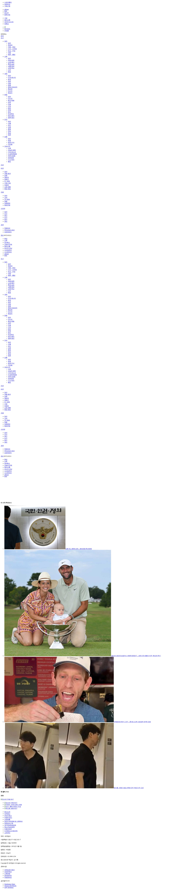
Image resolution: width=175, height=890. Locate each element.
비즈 (2, 168)
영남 (9, 131)
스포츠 (3, 208)
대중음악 (7, 203)
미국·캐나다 (12, 77)
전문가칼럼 (11, 156)
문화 (5, 95)
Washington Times (9, 884)
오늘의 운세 (8, 244)
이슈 (2, 165)
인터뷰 (10, 144)
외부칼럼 (11, 158)
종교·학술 (11, 100)
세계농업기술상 (9, 870)
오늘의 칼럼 (12, 150)
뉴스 (2, 38)
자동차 (6, 185)
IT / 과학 (7, 181)
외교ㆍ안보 (11, 51)
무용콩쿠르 (8, 877)
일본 (9, 81)
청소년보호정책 (9, 827)
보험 (5, 175)
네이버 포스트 (8, 22)
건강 (9, 106)
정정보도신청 (8, 823)
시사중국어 (8, 252)
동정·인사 (11, 142)
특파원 (10, 89)
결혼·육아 (11, 117)
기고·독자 (11, 159)
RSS (5, 11)
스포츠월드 (8, 2)
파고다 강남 (8, 248)
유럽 (9, 85)
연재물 (6, 30)
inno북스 (7, 242)
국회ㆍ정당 (11, 47)
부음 (9, 140)
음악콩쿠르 (8, 875)
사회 (5, 56)
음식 (9, 112)
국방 (9, 52)
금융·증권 (7, 173)
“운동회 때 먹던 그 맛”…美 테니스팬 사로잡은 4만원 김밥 (132, 722)
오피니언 (7, 146)
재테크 (6, 177)
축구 (5, 215)
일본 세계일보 (8, 887)
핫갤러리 (7, 228)
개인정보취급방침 (10, 825)
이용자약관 (8, 829)
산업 (5, 404)
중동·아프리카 (12, 87)
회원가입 (7, 14)
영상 (2, 235)
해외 (9, 72)
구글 (5, 18)
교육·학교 (11, 68)
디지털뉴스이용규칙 (11, 831)
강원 (9, 127)
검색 (2, 36)
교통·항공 (11, 66)
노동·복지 (11, 62)
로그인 (6, 13)
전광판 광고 (8, 817)
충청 (9, 129)
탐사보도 (7, 29)
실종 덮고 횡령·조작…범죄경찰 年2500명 (78, 549)
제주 (9, 135)
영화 (5, 201)
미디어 (10, 98)
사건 (9, 70)
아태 (9, 83)
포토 (2, 225)
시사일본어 (8, 250)
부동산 (6, 179)
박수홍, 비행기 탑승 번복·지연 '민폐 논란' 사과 (129, 788)
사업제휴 (7, 819)
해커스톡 (7, 246)
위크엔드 (11, 114)
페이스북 (7, 20)
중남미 (10, 93)
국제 (5, 73)
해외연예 (7, 205)
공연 (9, 102)
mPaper (6, 9)
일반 (9, 43)
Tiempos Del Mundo (10, 886)
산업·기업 (7, 183)
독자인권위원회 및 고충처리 (13, 821)
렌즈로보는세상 (9, 230)
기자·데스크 (12, 152)
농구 (5, 217)
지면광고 (7, 814)
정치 (5, 41)
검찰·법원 (11, 60)
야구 (5, 214)
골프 (5, 221)
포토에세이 (8, 232)
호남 (9, 133)
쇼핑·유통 (7, 187)
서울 (9, 123)
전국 (5, 119)
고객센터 (7, 833)
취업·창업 (7, 189)
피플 (5, 137)
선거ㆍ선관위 (12, 49)
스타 (5, 197)
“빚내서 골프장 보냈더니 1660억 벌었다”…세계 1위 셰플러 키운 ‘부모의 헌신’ (136, 656)
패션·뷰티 (11, 116)
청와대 (10, 45)
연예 (2, 192)
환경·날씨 (11, 64)
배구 (5, 219)
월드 (9, 161)
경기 (9, 125)
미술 (9, 104)
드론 (5, 240)
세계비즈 (7, 4)
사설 (9, 148)
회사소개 (7, 812)
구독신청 (7, 6)
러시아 (10, 91)
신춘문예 (7, 873)
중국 (9, 79)
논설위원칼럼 (12, 154)
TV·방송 (7, 199)
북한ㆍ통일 (11, 54)
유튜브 (6, 24)
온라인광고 (8, 815)
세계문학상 (8, 872)
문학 (9, 110)
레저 (9, 108)
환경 (5, 238)
